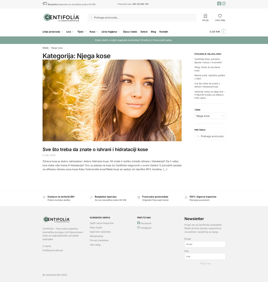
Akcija (205, 20)
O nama (47, 246)
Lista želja (220, 20)
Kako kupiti (96, 227)
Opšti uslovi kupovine (102, 223)
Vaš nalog (95, 244)
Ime (186, 251)
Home (45, 47)
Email (187, 238)
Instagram (145, 227)
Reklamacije (96, 236)
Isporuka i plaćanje (100, 231)
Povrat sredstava (99, 240)
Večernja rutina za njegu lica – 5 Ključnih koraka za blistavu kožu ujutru (209, 94)
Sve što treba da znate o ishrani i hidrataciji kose (95, 149)
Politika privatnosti (53, 250)
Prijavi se (205, 263)
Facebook (145, 223)
